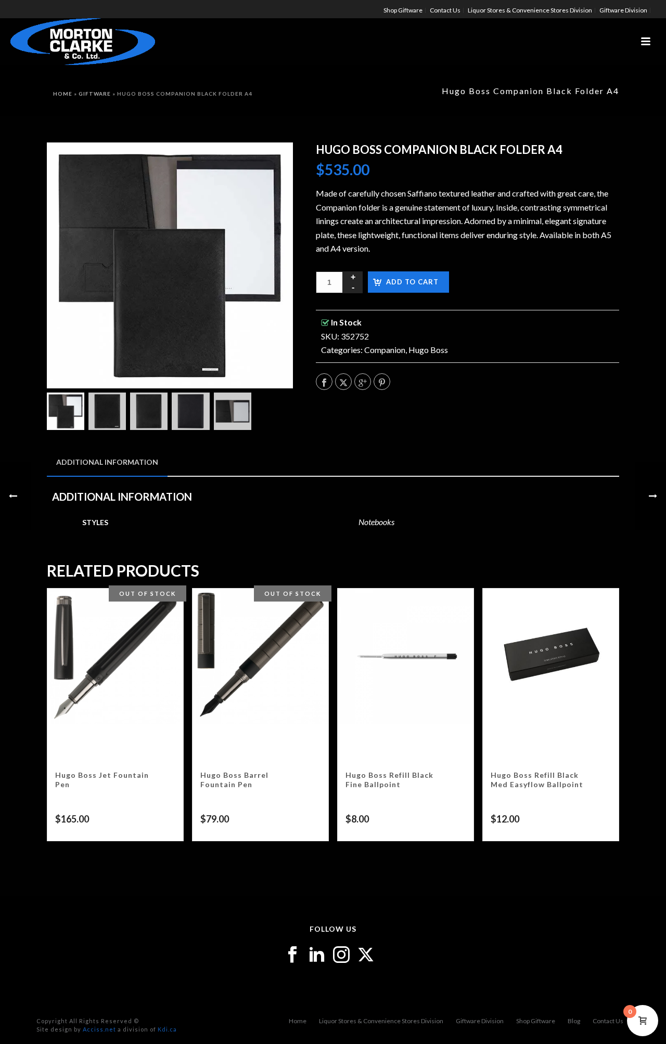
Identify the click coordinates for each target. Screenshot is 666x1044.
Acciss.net (99, 1029)
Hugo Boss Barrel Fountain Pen (234, 780)
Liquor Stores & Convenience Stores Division (381, 1021)
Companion (384, 350)
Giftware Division (480, 1021)
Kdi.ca (167, 1029)
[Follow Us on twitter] (365, 955)
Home (62, 93)
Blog (574, 1021)
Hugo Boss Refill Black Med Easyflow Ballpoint (537, 780)
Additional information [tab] (107, 462)
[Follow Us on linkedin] (317, 955)
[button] (272, 164)
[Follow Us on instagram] (341, 955)
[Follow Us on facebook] (292, 955)
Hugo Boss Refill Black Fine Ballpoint (389, 780)
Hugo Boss (428, 350)
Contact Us (608, 1021)
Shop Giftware (535, 1021)
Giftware (95, 93)
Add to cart (412, 282)
